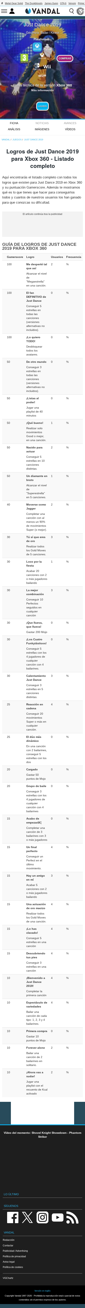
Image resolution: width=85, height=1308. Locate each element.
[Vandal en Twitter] (27, 1217)
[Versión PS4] (47, 47)
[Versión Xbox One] (42, 56)
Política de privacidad (14, 1256)
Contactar (8, 1245)
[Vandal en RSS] (72, 1217)
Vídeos (70, 129)
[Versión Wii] (47, 66)
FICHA (14, 123)
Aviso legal (9, 1261)
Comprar (65, 58)
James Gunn (51, 3)
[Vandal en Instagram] (42, 1217)
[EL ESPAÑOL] (80, 11)
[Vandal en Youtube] (57, 1217)
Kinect (55, 32)
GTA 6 (63, 3)
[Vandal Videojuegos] (42, 11)
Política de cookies (13, 1267)
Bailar (44, 32)
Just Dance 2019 (42, 24)
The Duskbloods (33, 3)
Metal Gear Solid (14, 3)
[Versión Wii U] (42, 75)
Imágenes (42, 129)
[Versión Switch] (37, 66)
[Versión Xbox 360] (37, 47)
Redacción (8, 1240)
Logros (42, 106)
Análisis (14, 129)
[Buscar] (71, 11)
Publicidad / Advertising (15, 1251)
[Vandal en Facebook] (12, 1217)
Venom (72, 3)
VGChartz (8, 1278)
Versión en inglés (42, 1291)
